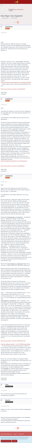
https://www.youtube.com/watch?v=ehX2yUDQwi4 (13, 89)
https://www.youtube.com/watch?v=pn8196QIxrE (13, 166)
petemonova (5, 18)
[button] (2, 2)
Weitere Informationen (6, 441)
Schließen (14, 441)
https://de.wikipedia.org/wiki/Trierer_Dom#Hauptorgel (14, 161)
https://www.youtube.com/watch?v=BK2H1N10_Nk (13, 340)
